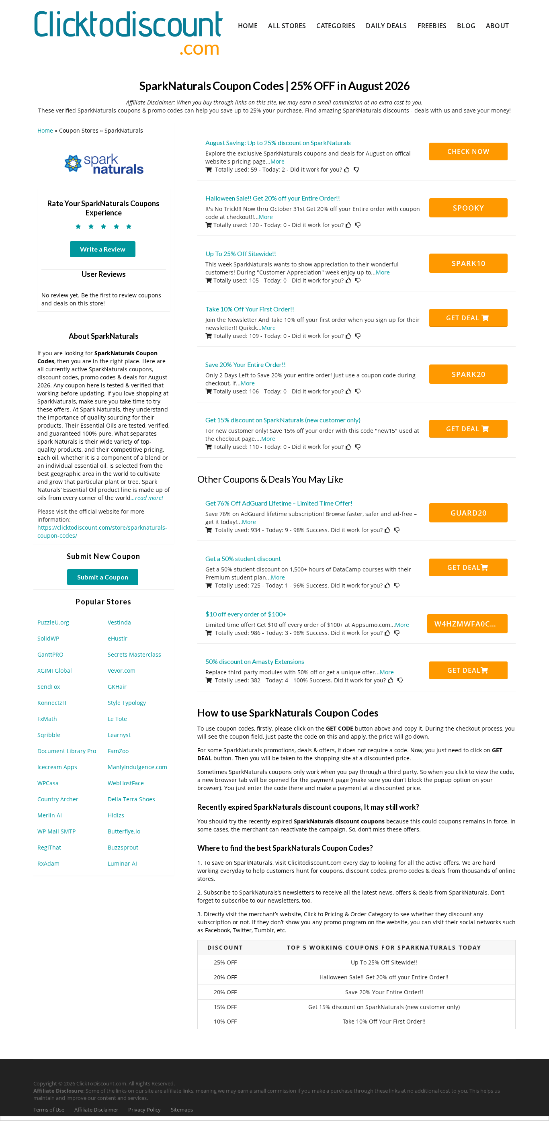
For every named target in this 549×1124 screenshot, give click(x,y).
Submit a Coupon (102, 577)
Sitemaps (182, 1109)
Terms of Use (48, 1109)
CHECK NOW (468, 151)
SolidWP (48, 638)
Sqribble (48, 735)
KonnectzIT (52, 702)
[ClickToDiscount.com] (128, 32)
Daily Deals (386, 25)
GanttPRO (50, 654)
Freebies (432, 25)
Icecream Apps (57, 767)
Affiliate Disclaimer (96, 1109)
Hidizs (116, 815)
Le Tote (117, 719)
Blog (466, 25)
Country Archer (57, 799)
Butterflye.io (124, 831)
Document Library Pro (66, 751)
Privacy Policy (144, 1109)
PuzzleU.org (53, 622)
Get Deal (463, 317)
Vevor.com (121, 670)
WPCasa (48, 783)
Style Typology (127, 702)
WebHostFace (126, 783)
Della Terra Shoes (131, 799)
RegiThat (49, 847)
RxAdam (48, 863)
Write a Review (102, 249)
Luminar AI (122, 863)
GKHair (117, 686)
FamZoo (118, 751)
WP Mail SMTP (56, 831)
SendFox (48, 686)
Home (248, 25)
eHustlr (117, 638)
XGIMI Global (54, 670)
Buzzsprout (123, 847)
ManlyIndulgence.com (137, 767)
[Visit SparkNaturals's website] (104, 163)
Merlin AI (49, 815)
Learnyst (119, 735)
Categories (335, 25)
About (497, 25)
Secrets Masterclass (134, 654)
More (277, 161)
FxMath (47, 719)
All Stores (287, 25)
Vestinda (119, 622)
